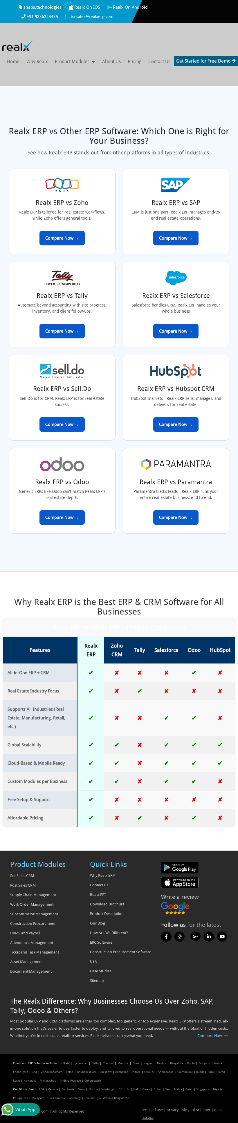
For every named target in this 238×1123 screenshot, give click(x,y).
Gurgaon (204, 1063)
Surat (211, 1071)
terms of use (153, 1110)
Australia (105, 1098)
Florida (93, 1089)
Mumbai (123, 1063)
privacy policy (178, 1110)
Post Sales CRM (23, 885)
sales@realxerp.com (94, 16)
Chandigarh (20, 1071)
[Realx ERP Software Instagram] (179, 936)
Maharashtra (48, 1080)
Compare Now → (62, 238)
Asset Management (26, 962)
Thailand (89, 1098)
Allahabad (121, 1071)
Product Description (107, 913)
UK (127, 1089)
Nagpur (148, 1063)
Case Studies (100, 971)
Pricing (134, 61)
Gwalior (149, 1071)
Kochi (191, 1063)
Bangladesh (121, 1098)
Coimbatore (185, 1071)
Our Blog (97, 923)
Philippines (20, 1098)
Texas (81, 1089)
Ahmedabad (166, 1071)
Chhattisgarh (92, 1080)
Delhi (95, 1063)
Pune (136, 1063)
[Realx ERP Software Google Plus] (195, 935)
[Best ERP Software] (17, 44)
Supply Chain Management (33, 895)
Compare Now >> (212, 1035)
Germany (75, 1098)
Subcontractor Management (34, 914)
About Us (111, 61)
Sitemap (97, 980)
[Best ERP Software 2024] (166, 936)
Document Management (31, 971)
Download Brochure (107, 904)
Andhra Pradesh (70, 1080)
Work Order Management (31, 904)
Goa (34, 1071)
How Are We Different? (109, 933)
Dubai (157, 1089)
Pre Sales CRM (22, 876)
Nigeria (217, 1089)
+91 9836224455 (42, 16)
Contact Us (159, 61)
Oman (146, 1089)
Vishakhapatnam (51, 1071)
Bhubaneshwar (86, 1071)
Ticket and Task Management (34, 952)
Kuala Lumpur (56, 1098)
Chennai (108, 1063)
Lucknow (105, 1071)
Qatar (188, 1089)
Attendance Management (31, 942)
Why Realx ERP (102, 875)
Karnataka (30, 1080)
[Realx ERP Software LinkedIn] (208, 936)
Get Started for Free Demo (204, 61)
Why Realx (37, 61)
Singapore (202, 1089)
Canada (53, 1089)
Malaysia (37, 1098)
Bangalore (176, 1063)
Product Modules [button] (72, 61)
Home (13, 61)
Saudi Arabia (173, 1089)
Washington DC (112, 1089)
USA (41, 1089)
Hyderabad (80, 1063)
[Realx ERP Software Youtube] (222, 936)
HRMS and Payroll (25, 933)
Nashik (161, 1063)
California (68, 1089)
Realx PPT (98, 894)
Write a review (180, 897)
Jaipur (200, 1071)
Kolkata (64, 1063)
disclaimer (201, 1110)
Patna (69, 1071)
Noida (218, 1063)
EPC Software (101, 942)
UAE (135, 1089)
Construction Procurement (32, 923)
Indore (136, 1071)
